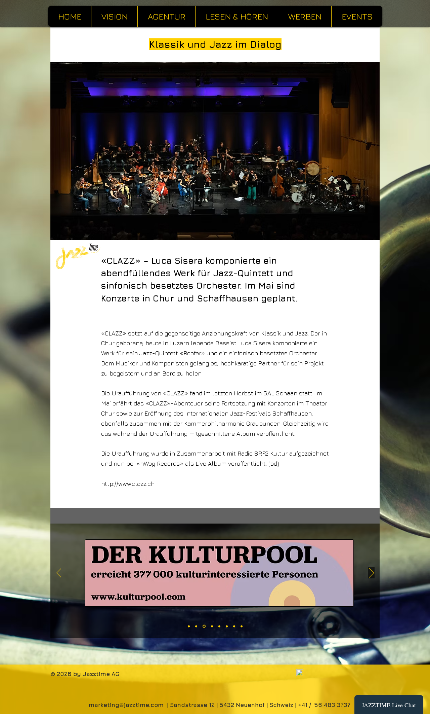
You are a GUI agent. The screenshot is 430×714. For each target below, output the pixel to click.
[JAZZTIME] (242, 626)
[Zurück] (58, 573)
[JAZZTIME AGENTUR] (212, 626)
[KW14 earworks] (227, 626)
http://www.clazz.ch (128, 483)
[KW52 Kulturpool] (204, 626)
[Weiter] (371, 573)
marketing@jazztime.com (126, 705)
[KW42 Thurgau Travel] (189, 626)
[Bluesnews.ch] (234, 626)
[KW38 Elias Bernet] (219, 626)
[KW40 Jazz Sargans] (196, 626)
